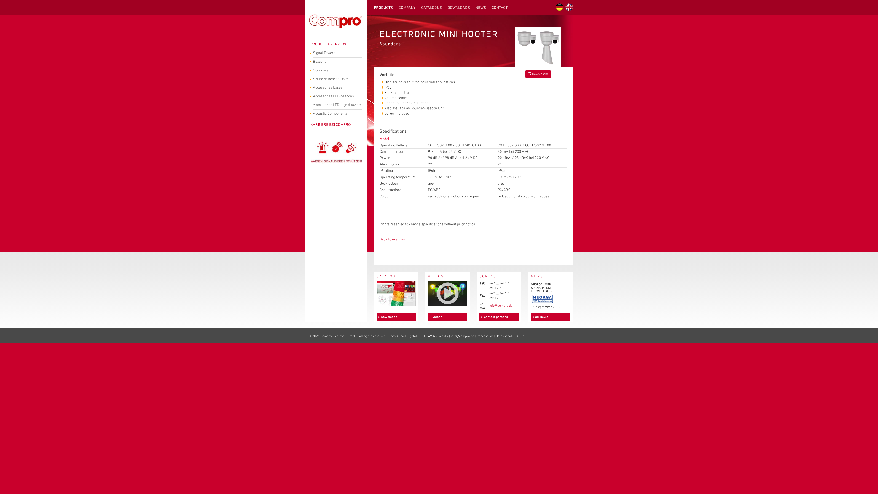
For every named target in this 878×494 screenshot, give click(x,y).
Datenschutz (505, 336)
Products (383, 7)
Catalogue (431, 7)
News (481, 7)
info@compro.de (500, 305)
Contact (500, 7)
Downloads (458, 7)
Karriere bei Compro (330, 124)
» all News (540, 317)
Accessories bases (328, 87)
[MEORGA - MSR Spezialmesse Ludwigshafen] (542, 299)
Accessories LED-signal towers (337, 105)
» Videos (436, 317)
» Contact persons (494, 317)
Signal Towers (324, 53)
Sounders (320, 70)
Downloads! (539, 74)
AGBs (520, 336)
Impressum (485, 336)
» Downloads (387, 317)
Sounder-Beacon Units (331, 79)
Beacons (320, 61)
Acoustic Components (330, 113)
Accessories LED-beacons (333, 96)
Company (407, 7)
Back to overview (393, 239)
